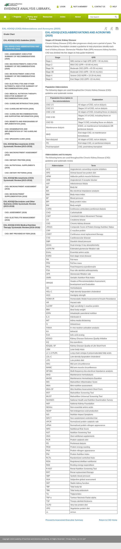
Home (5, 17)
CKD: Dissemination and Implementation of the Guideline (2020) (21, 131)
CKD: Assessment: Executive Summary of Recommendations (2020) (20, 56)
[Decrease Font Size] (111, 28)
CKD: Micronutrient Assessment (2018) (20, 188)
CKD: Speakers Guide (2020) (17, 139)
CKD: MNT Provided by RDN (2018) (20, 234)
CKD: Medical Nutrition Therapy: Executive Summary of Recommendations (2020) (21, 96)
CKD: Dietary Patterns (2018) (18, 173)
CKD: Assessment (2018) (16, 212)
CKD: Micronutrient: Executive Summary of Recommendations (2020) (20, 76)
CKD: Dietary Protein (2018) (18, 160)
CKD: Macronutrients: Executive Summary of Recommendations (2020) (21, 66)
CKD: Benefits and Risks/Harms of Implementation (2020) (21, 123)
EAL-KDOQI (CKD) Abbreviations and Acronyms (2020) (22, 48)
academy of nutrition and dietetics (27, 6)
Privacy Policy (71, 539)
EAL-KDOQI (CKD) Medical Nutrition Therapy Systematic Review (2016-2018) (22, 226)
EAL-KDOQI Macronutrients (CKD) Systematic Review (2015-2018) (19, 145)
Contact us (99, 6)
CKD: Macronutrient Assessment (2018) (21, 154)
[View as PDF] (117, 28)
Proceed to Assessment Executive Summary (64, 520)
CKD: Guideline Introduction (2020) (22, 103)
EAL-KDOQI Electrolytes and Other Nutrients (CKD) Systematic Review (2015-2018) (20, 203)
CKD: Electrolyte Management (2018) (20, 219)
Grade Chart (9, 34)
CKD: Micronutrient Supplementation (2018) (16, 195)
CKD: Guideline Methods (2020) (19, 109)
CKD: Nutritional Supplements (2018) (20, 166)
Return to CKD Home (108, 520)
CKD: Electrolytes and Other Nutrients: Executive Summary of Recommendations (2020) (21, 86)
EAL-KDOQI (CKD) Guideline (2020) (19, 40)
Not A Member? (80, 6)
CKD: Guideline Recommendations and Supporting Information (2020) (22, 115)
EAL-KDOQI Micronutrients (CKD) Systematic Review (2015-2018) (19, 179)
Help (114, 6)
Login (62, 6)
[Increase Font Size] (105, 28)
